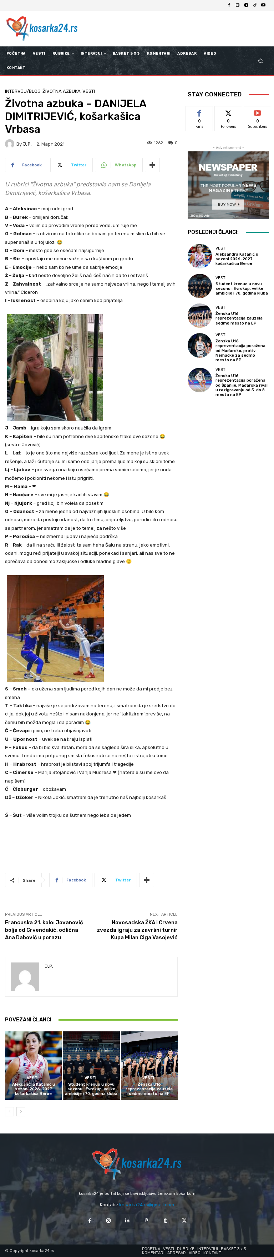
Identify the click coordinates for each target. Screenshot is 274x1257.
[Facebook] (229, 5)
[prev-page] (9, 1111)
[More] (152, 165)
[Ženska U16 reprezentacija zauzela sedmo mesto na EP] (149, 1065)
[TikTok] (254, 5)
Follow (228, 111)
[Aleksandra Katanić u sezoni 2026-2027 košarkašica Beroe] (33, 1065)
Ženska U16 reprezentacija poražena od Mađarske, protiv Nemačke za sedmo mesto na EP (240, 350)
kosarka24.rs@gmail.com (146, 1204)
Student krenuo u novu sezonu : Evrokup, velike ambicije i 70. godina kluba (91, 1089)
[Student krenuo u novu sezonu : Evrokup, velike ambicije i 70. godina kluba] (91, 1065)
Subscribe (258, 111)
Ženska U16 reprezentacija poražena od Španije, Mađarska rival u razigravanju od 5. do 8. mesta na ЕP (241, 385)
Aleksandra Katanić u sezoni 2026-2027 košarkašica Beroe (33, 1089)
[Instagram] (237, 5)
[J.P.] (10, 144)
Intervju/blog (23, 91)
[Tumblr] (165, 1221)
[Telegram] (246, 5)
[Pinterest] (146, 1221)
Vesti (88, 91)
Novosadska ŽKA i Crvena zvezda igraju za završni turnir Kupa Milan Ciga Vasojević (137, 930)
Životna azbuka (61, 91)
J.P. (27, 144)
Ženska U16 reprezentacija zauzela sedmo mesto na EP (149, 1089)
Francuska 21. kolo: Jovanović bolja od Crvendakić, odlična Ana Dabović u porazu (44, 930)
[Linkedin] (128, 1221)
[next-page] (20, 1111)
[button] (261, 61)
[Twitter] (184, 1221)
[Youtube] (263, 5)
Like (200, 111)
